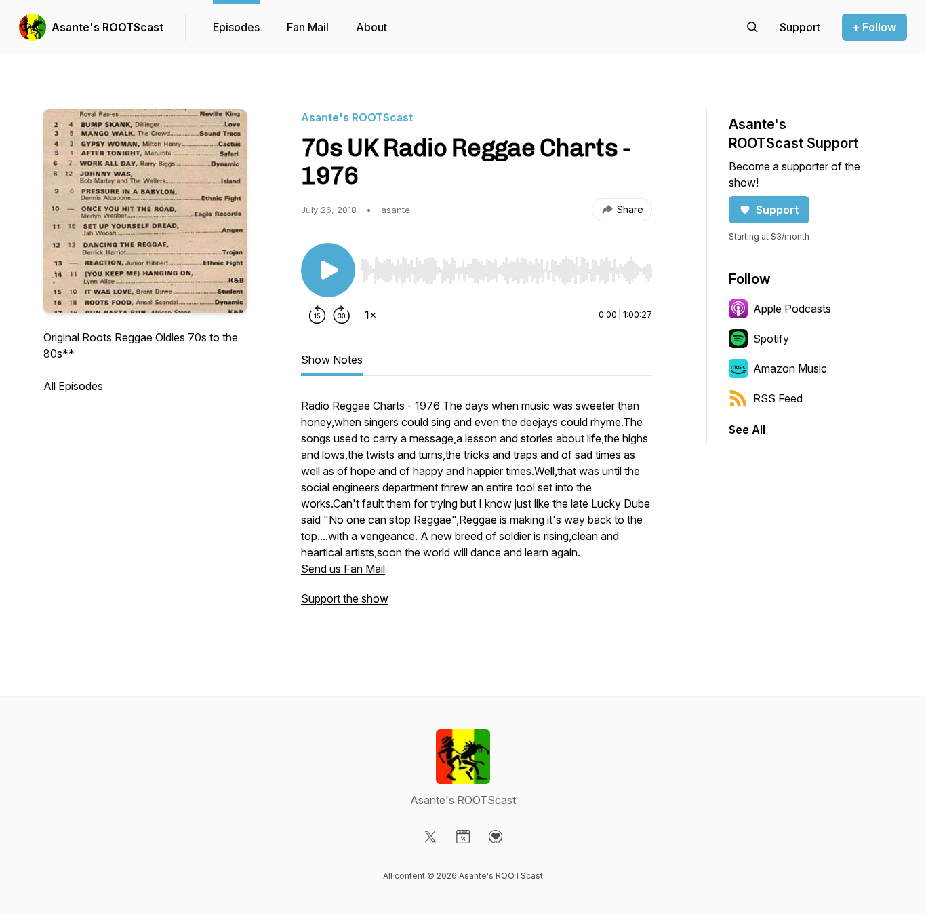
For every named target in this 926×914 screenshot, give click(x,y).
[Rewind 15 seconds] (317, 314)
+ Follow (874, 27)
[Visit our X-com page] (430, 836)
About (371, 27)
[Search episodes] (752, 27)
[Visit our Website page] (463, 836)
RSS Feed (778, 398)
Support (777, 209)
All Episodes (73, 386)
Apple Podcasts (792, 309)
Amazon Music (790, 368)
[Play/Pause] (328, 270)
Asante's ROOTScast (107, 27)
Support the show (344, 598)
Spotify (771, 338)
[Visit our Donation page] (495, 836)
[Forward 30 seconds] (341, 314)
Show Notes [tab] (332, 359)
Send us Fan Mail (343, 568)
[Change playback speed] (370, 314)
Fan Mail (308, 27)
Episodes (236, 27)
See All (747, 429)
